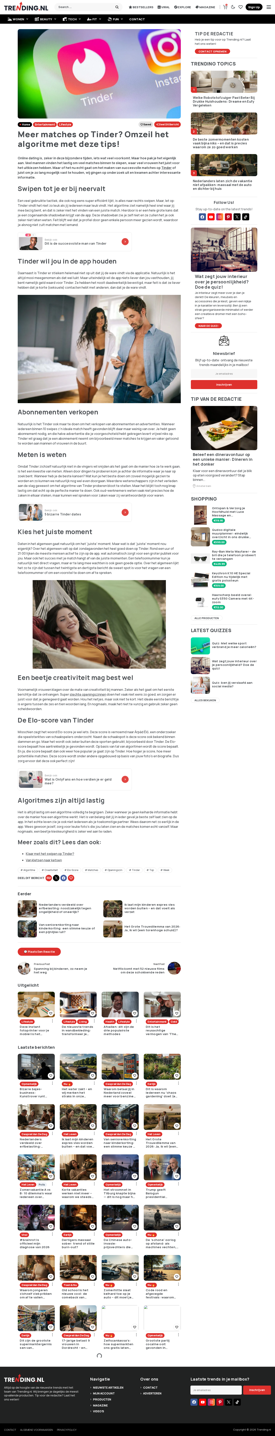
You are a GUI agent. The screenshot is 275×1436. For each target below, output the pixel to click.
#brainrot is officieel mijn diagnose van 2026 (35, 1243)
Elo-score (72, 870)
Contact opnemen (212, 51)
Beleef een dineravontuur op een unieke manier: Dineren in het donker (223, 459)
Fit (94, 19)
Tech (72, 19)
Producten (102, 1399)
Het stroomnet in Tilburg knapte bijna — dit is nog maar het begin (120, 1193)
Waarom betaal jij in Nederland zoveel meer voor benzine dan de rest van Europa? (119, 1092)
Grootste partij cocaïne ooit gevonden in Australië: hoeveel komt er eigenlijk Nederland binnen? (161, 1344)
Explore (184, 7)
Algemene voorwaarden (36, 1430)
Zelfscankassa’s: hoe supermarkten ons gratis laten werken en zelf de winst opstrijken (118, 1344)
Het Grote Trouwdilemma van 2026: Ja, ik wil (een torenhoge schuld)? (152, 928)
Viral (165, 7)
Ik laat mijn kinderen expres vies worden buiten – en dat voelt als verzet (149, 908)
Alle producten (206, 618)
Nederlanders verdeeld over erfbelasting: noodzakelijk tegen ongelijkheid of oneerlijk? (65, 908)
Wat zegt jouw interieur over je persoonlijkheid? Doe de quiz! (234, 664)
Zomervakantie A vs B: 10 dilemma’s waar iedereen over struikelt (36, 1193)
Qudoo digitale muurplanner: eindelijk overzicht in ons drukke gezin (230, 533)
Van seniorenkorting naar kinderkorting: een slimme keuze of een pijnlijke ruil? (67, 928)
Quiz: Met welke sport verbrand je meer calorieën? (234, 645)
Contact (137, 19)
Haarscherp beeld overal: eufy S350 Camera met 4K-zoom (233, 598)
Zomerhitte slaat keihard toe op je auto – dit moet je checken (117, 1293)
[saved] (241, 7)
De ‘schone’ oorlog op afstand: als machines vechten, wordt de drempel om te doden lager (161, 1243)
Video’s (98, 1411)
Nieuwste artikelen (108, 1387)
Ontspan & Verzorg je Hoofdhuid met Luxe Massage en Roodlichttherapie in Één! (232, 511)
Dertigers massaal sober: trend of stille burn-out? (78, 1243)
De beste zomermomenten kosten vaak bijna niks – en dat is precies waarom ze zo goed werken (221, 143)
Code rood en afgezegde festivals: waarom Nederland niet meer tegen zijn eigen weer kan (162, 1293)
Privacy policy (67, 1430)
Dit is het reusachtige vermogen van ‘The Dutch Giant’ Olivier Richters (161, 1030)
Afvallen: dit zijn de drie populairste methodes (119, 1030)
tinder (136, 870)
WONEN (18, 19)
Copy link (48, 878)
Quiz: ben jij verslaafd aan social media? (232, 684)
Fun (116, 19)
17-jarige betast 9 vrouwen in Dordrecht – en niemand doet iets (76, 1344)
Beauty (46, 19)
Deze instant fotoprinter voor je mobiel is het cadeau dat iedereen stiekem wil (34, 1030)
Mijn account (104, 1393)
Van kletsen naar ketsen (44, 860)
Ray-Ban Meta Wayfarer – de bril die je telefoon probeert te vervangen (234, 555)
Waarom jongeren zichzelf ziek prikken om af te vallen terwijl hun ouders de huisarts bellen (36, 1293)
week (166, 870)
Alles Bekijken (205, 700)
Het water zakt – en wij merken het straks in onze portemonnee (77, 1092)
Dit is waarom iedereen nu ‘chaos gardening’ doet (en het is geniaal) (162, 1092)
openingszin (115, 870)
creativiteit (51, 870)
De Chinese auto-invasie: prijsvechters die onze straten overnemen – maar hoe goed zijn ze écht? (118, 1243)
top (151, 870)
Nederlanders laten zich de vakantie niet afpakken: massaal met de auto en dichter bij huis (222, 185)
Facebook (63, 878)
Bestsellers (143, 7)
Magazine (207, 7)
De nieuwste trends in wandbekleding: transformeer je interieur (77, 1030)
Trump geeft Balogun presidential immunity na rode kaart (159, 1193)
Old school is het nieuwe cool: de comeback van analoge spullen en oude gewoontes (77, 1293)
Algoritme (29, 870)
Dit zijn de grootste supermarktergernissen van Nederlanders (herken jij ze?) (36, 1344)
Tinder (166, 168)
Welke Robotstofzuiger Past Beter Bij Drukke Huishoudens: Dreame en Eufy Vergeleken (224, 101)
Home (26, 124)
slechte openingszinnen (88, 694)
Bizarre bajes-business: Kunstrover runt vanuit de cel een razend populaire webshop (33, 1092)
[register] (254, 7)
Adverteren (152, 1393)
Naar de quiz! (208, 326)
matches (93, 870)
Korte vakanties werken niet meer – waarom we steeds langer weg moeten (77, 1193)
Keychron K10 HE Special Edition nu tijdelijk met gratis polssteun (231, 576)
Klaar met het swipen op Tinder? (50, 853)
